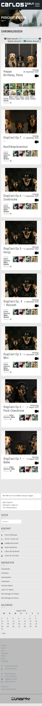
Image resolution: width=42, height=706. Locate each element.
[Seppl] (13, 92)
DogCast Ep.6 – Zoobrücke (14, 197)
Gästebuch (4, 661)
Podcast (4, 645)
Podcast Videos (7, 585)
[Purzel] (32, 86)
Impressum (5, 686)
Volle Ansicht (12, 38)
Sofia (22, 99)
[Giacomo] (22, 153)
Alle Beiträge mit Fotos (10, 598)
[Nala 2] (26, 86)
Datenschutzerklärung (8, 689)
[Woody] (32, 92)
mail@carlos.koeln (11, 543)
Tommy (32, 99)
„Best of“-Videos (7, 590)
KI (10, 103)
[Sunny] (26, 92)
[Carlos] (6, 86)
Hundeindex (5, 569)
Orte (2, 651)
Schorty (12, 99)
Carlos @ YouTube (12, 555)
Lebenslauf (5, 581)
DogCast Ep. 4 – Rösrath (13, 303)
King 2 (22, 97)
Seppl (18, 99)
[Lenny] (19, 86)
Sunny (27, 99)
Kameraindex (6, 577)
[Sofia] (19, 92)
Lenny (27, 97)
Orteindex (5, 573)
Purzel (6, 99)
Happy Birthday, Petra (13, 73)
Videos (3, 656)
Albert (11, 97)
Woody (6, 101)
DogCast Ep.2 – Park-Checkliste (14, 408)
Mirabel (6, 159)
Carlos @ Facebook (12, 551)
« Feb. (3, 633)
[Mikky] (29, 153)
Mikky (6, 157)
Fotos (3, 659)
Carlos (16, 97)
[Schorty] (6, 92)
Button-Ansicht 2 (33, 41)
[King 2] (13, 86)
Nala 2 (32, 97)
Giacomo (7, 155)
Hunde (3, 648)
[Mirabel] (35, 153)
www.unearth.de (11, 547)
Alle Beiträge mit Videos (10, 594)
